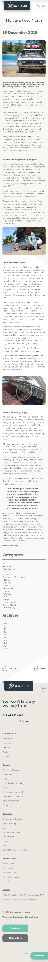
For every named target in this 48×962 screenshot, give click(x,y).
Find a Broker (8, 836)
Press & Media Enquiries (12, 796)
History (5, 779)
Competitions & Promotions (14, 850)
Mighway (6, 591)
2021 (4, 635)
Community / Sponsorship (13, 577)
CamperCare (8, 574)
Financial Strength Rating (13, 783)
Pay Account (8, 864)
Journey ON (7, 588)
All (3, 563)
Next (43, 668)
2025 (4, 623)
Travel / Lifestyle (9, 608)
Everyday (6, 756)
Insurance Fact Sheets (11, 832)
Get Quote (39, 956)
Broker (5, 571)
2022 (4, 632)
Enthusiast (6, 583)
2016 (4, 648)
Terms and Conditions (12, 917)
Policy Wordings (9, 823)
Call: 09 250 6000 (12, 715)
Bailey (5, 788)
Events (5, 585)
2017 (4, 646)
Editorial (6, 580)
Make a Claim (8, 881)
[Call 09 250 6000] (38, 5)
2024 (4, 626)
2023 (4, 629)
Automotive (7, 566)
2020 (4, 637)
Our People (7, 774)
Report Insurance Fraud (12, 792)
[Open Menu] (43, 5)
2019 (4, 640)
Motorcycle (7, 594)
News (5, 597)
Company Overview (11, 770)
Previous (13, 668)
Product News (8, 602)
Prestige (5, 599)
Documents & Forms (11, 819)
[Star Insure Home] (16, 5)
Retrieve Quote (9, 872)
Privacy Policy (31, 917)
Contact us (7, 805)
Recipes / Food (9, 605)
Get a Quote (7, 868)
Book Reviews (8, 569)
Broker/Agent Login (11, 877)
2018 (4, 643)
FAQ (4, 828)
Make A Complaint (10, 801)
